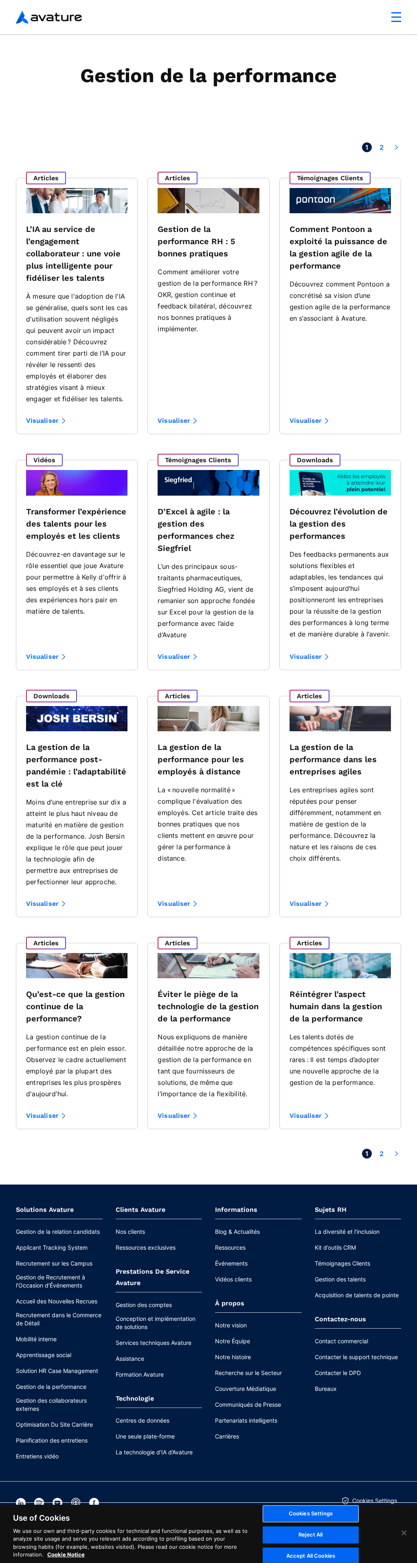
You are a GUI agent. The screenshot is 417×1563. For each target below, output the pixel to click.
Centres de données (142, 1420)
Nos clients (130, 1231)
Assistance (130, 1358)
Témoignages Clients (342, 1263)
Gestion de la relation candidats (58, 1231)
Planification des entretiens (52, 1440)
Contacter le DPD (338, 1372)
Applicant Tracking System (52, 1247)
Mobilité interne (36, 1339)
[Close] (404, 1533)
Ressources (230, 1247)
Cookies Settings (374, 1500)
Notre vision (231, 1325)
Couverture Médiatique (245, 1388)
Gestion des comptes (144, 1304)
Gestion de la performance (51, 1386)
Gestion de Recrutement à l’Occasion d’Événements (50, 1281)
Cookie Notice (66, 1554)
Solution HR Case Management (57, 1370)
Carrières (227, 1436)
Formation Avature (140, 1374)
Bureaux (326, 1388)
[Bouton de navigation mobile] (396, 17)
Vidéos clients (233, 1279)
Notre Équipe (232, 1341)
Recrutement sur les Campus (54, 1263)
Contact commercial (341, 1341)
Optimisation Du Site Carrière (54, 1424)
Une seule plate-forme (145, 1436)
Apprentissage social (43, 1354)
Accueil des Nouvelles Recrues (56, 1301)
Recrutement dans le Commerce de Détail (58, 1319)
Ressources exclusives (146, 1247)
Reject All (310, 1534)
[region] (208, 1534)
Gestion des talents (340, 1279)
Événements (231, 1263)
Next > (396, 147)
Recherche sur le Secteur (248, 1372)
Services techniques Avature (153, 1342)
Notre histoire (233, 1356)
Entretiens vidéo (37, 1456)
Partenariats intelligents (246, 1420)
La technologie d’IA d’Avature (154, 1452)
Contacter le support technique (356, 1356)
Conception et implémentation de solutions (155, 1322)
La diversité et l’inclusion (347, 1231)
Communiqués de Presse (248, 1404)
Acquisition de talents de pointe (357, 1295)
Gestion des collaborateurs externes (51, 1404)
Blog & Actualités (237, 1231)
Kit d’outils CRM (335, 1247)
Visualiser (42, 421)
